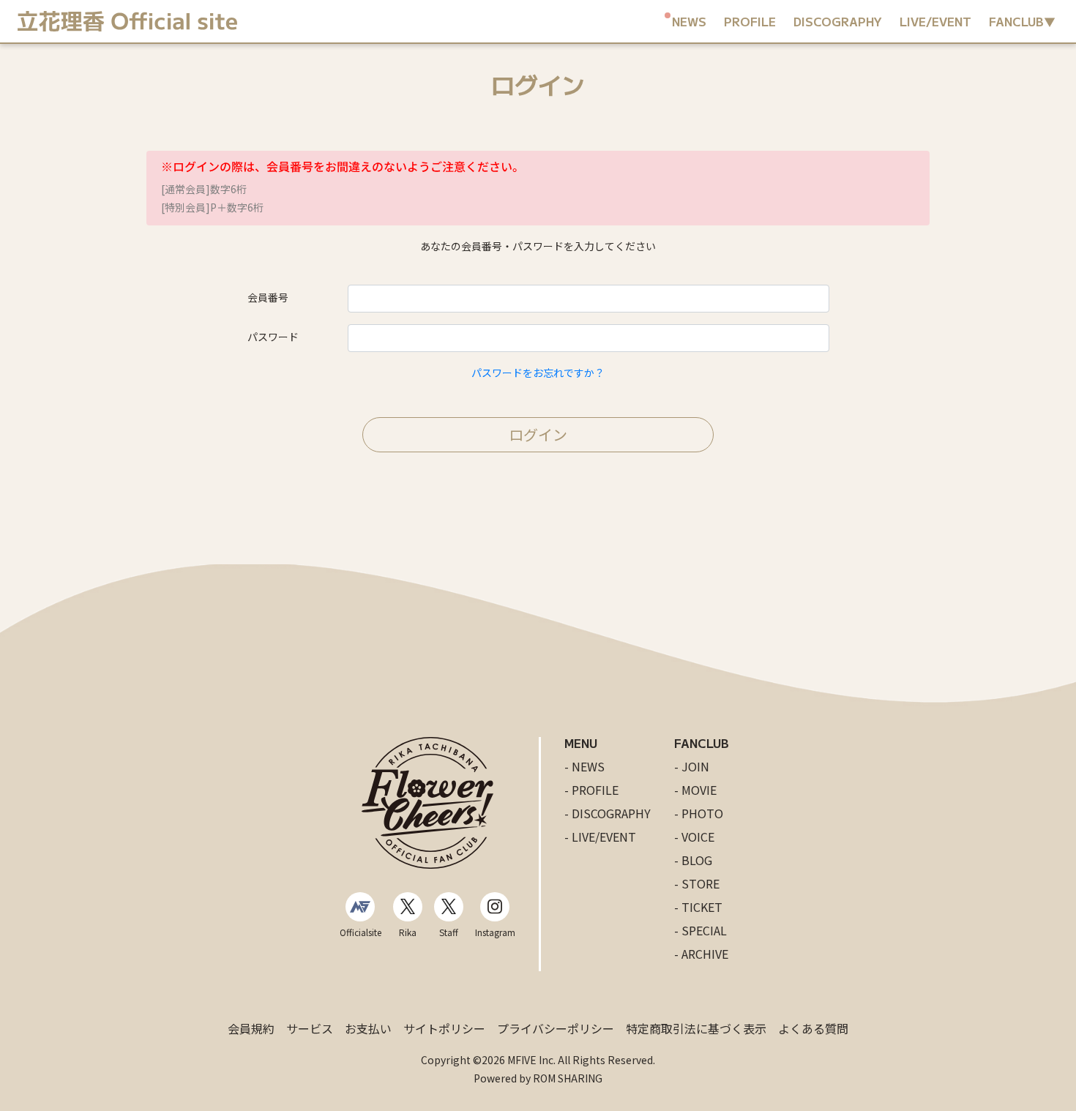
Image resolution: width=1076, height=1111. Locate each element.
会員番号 (267, 297)
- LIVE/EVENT (600, 836)
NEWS (689, 21)
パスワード (273, 336)
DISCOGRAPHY (837, 21)
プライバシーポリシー (555, 1028)
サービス (309, 1028)
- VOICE (694, 836)
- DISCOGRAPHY (607, 813)
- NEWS (584, 766)
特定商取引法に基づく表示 (696, 1028)
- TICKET (698, 907)
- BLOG (693, 860)
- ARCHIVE (701, 953)
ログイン (538, 434)
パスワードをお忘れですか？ (538, 372)
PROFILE (750, 21)
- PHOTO (698, 813)
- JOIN (691, 766)
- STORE (697, 883)
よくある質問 (813, 1028)
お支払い (368, 1028)
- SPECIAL (700, 930)
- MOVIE (695, 789)
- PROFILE (591, 789)
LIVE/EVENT (935, 21)
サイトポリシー (444, 1028)
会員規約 (251, 1028)
